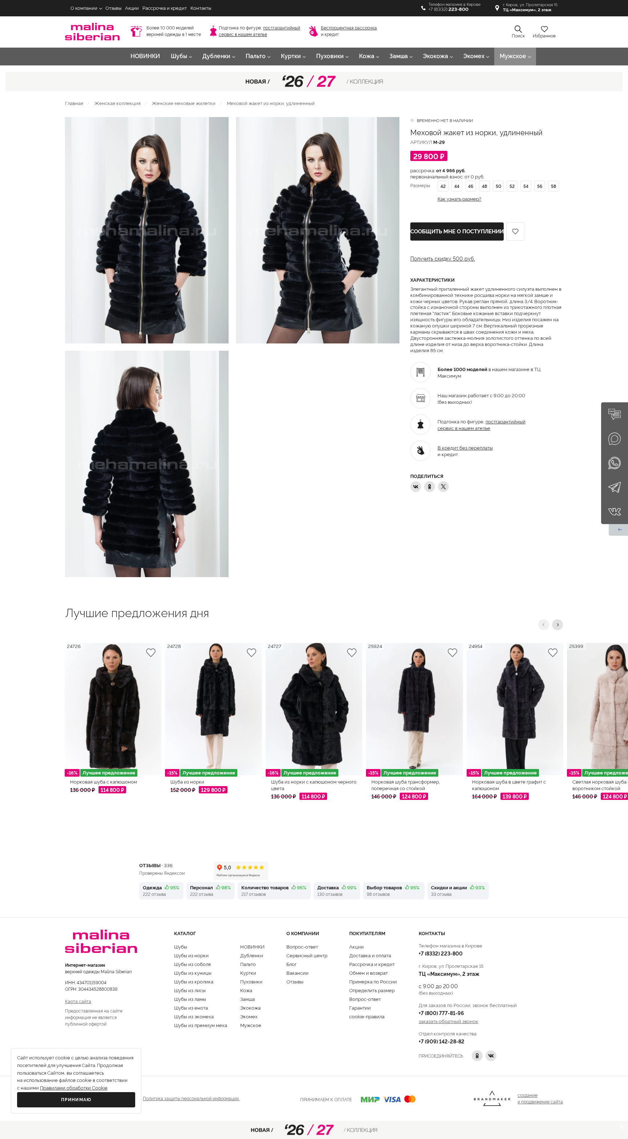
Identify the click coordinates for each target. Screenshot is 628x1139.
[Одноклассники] (429, 486)
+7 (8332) (448, 9)
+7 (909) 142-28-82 (441, 1041)
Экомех (473, 56)
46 (470, 186)
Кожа (366, 56)
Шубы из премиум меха (200, 1025)
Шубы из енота (191, 1007)
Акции (132, 8)
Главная (74, 103)
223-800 (441, 953)
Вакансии (297, 972)
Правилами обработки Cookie (74, 1088)
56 (539, 186)
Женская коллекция (117, 103)
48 (484, 186)
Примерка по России (373, 981)
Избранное (544, 36)
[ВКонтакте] (415, 486)
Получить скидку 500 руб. (442, 258)
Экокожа (435, 56)
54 (525, 186)
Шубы (179, 56)
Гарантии (360, 1007)
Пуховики (330, 56)
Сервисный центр (306, 955)
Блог (291, 964)
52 (512, 186)
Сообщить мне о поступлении (457, 231)
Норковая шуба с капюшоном (103, 781)
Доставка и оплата (370, 955)
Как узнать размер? (459, 199)
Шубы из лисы (190, 990)
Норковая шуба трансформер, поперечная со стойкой (405, 784)
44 (456, 186)
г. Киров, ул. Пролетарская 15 (530, 7)
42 (443, 186)
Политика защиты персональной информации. (191, 1098)
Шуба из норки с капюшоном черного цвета (314, 784)
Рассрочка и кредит (164, 8)
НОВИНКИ (145, 56)
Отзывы (113, 8)
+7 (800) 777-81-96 (441, 1012)
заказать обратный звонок (448, 1021)
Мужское (513, 56)
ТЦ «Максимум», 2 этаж (449, 973)
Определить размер (372, 990)
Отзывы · (156, 865)
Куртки (291, 56)
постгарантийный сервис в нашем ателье (482, 424)
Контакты (200, 8)
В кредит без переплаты (465, 447)
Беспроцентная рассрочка (349, 28)
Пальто (256, 56)
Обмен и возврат (368, 972)
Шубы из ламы (190, 998)
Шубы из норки (191, 955)
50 (498, 186)
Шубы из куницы (193, 972)
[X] (443, 486)
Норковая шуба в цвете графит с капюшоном (509, 784)
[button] (543, 624)
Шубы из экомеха (194, 1016)
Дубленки (216, 56)
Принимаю (76, 1099)
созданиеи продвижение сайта (540, 1098)
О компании (84, 8)
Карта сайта (78, 1001)
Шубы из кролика (193, 981)
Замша (399, 56)
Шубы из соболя (192, 964)
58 (553, 186)
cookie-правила (367, 1016)
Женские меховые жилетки (184, 103)
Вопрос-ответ (302, 946)
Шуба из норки (187, 781)
